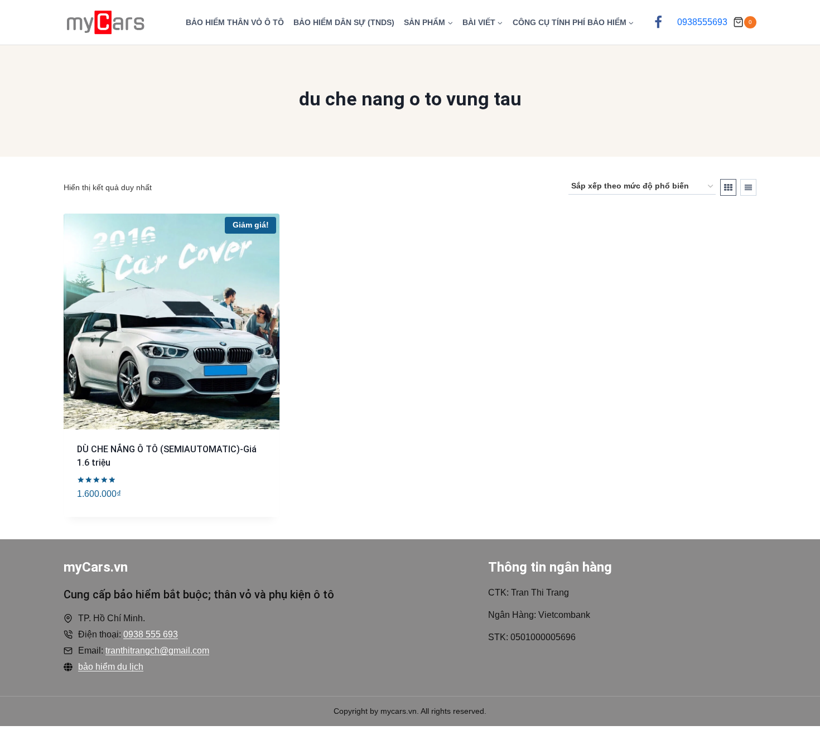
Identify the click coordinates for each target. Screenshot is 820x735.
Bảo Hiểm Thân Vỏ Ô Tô (235, 22)
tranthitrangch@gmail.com (157, 650)
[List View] (748, 187)
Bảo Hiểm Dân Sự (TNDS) (343, 22)
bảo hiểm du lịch (110, 666)
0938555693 (702, 22)
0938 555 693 (150, 634)
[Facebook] (658, 22)
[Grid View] (728, 187)
